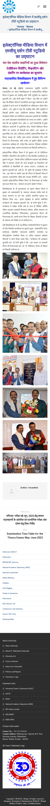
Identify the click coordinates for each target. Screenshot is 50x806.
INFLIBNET (10, 714)
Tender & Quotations (10, 593)
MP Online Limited (12, 709)
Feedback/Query (34, 803)
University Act (11, 656)
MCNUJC (36, 801)
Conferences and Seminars (13, 609)
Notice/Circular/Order (10, 573)
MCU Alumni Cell (9, 604)
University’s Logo (12, 677)
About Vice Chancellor (14, 667)
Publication (7, 557)
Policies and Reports (13, 672)
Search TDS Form (9, 614)
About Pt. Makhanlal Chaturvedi (17, 651)
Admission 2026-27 (10, 552)
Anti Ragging (7, 588)
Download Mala (8, 619)
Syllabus (6, 583)
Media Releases (8, 578)
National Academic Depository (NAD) (16, 567)
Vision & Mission (12, 661)
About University (12, 646)
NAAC (8, 699)
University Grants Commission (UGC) (19, 689)
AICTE (8, 694)
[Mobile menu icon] (44, 6)
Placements (7, 599)
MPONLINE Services (10, 562)
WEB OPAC (10, 720)
